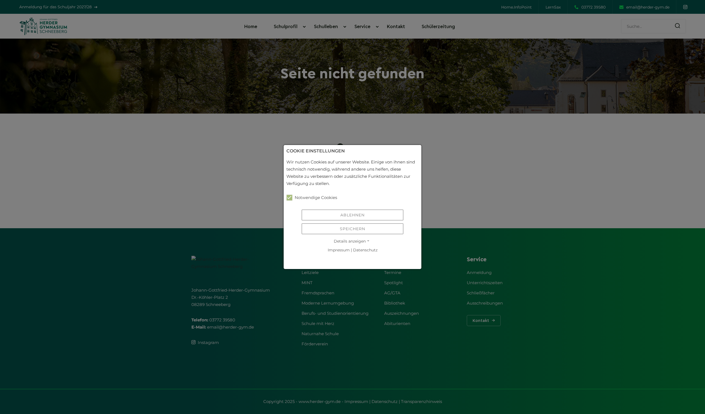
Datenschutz (365, 250)
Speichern (352, 228)
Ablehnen (352, 215)
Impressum (339, 250)
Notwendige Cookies (316, 197)
